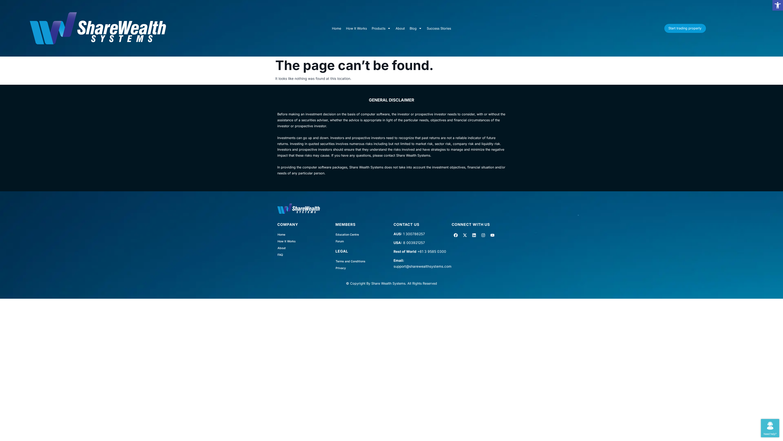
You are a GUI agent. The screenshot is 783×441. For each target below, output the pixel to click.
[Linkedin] (474, 235)
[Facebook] (456, 235)
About (400, 28)
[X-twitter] (465, 235)
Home (336, 28)
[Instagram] (483, 235)
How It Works (356, 28)
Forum (340, 241)
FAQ (280, 254)
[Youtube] (492, 235)
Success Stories (439, 28)
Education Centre (347, 234)
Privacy (341, 268)
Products (378, 28)
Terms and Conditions (350, 261)
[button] (777, 5)
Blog (413, 28)
